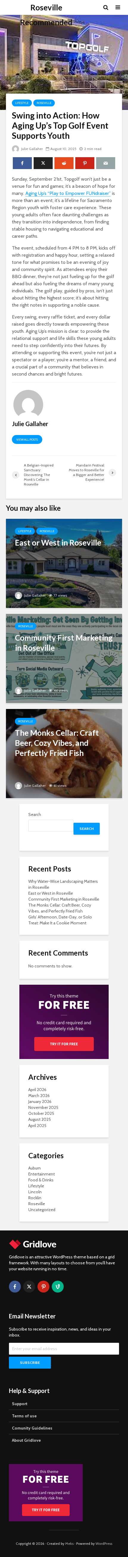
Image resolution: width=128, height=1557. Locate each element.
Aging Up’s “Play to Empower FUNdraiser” (68, 193)
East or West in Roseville (50, 893)
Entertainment (41, 1174)
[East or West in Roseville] (64, 563)
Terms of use (24, 1416)
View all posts (27, 440)
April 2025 (37, 1125)
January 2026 (39, 1101)
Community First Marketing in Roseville (63, 899)
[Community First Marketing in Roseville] (64, 658)
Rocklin (34, 1197)
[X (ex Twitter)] (29, 1287)
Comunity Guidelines (32, 1428)
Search (34, 814)
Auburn (34, 1168)
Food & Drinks (41, 1180)
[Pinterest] (43, 1287)
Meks (69, 1543)
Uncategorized (41, 1209)
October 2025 (41, 1113)
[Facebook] (15, 1287)
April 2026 (37, 1089)
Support (19, 1403)
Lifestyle (22, 103)
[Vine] (58, 1287)
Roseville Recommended (46, 15)
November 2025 (43, 1107)
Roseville (44, 103)
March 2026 (39, 1095)
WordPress (104, 1543)
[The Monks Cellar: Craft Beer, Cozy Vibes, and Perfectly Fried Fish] (64, 753)
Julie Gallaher (31, 148)
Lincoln (35, 1191)
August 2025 (39, 1119)
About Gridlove (26, 1440)
